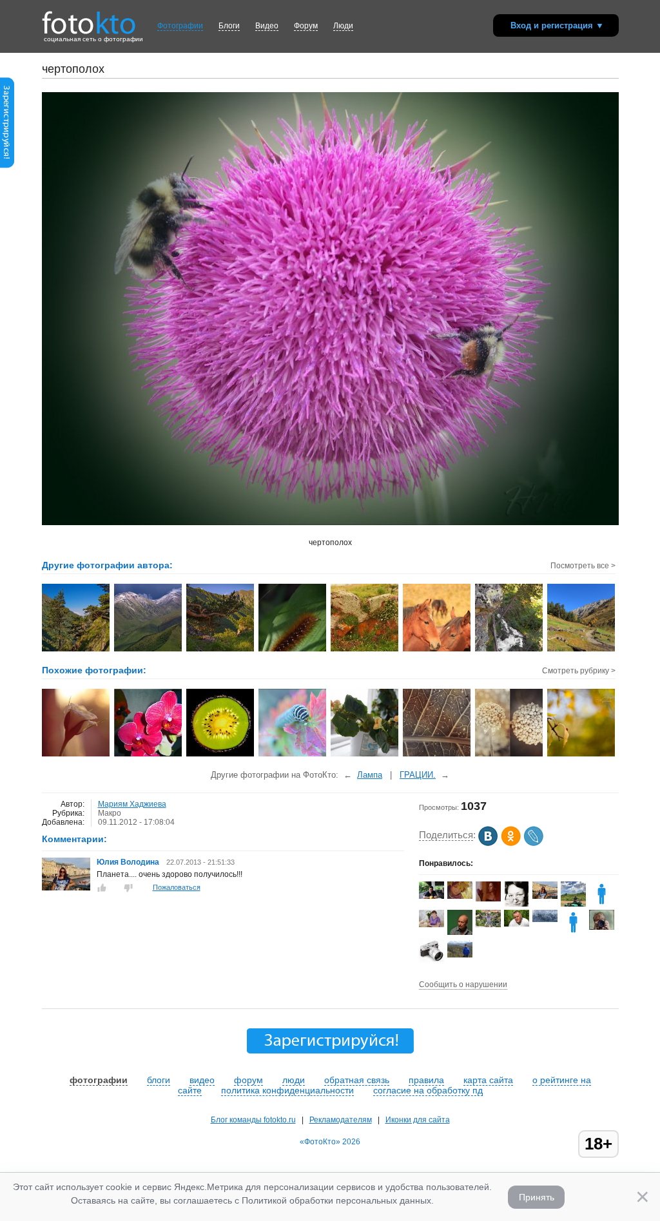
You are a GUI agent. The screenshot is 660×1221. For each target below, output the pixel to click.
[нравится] (102, 888)
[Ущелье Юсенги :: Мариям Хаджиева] (509, 650)
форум (248, 1080)
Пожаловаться (176, 887)
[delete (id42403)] (573, 932)
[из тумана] (292, 755)
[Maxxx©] (431, 960)
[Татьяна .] (545, 919)
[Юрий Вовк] (488, 924)
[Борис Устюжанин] (516, 923)
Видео (266, 25)
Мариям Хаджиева (132, 804)
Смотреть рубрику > (579, 670)
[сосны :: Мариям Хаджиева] (76, 650)
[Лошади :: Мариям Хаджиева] (437, 650)
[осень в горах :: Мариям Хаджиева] (581, 650)
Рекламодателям (340, 1119)
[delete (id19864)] (601, 904)
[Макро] (76, 755)
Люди (343, 25)
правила (426, 1080)
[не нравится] (128, 888)
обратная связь (356, 1080)
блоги (158, 1080)
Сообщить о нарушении (463, 984)
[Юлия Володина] (66, 887)
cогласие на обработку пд (428, 1090)
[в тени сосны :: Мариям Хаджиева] (220, 650)
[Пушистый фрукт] (220, 755)
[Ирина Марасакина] (488, 898)
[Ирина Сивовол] (516, 904)
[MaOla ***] (459, 954)
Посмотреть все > (583, 565)
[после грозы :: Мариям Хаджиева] (148, 650)
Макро (109, 813)
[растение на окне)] (365, 755)
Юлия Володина (128, 862)
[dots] (437, 755)
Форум (306, 25)
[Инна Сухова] (601, 927)
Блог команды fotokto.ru (253, 1119)
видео (202, 1080)
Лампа (369, 775)
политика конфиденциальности (287, 1090)
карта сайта (488, 1080)
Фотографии (180, 25)
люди (293, 1080)
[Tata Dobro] (459, 896)
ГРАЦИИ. (418, 775)
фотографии (99, 1080)
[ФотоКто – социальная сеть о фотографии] (89, 18)
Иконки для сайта (417, 1119)
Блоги (229, 25)
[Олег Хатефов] (431, 896)
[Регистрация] (7, 165)
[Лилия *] (431, 924)
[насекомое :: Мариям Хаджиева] (292, 650)
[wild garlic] (509, 755)
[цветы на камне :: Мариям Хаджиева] (365, 650)
